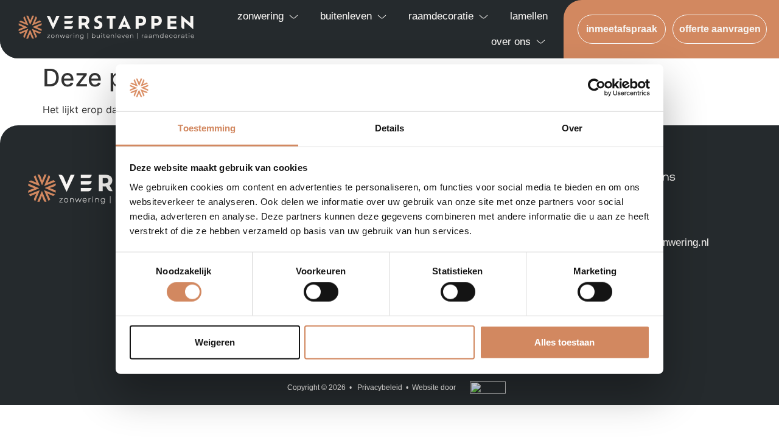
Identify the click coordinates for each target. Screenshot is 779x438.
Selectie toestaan (390, 341)
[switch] (321, 292)
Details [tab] (390, 128)
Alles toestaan (564, 341)
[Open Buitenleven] (382, 16)
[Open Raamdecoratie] (484, 16)
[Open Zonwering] (294, 16)
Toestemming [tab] (207, 128)
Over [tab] (572, 128)
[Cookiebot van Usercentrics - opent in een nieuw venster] (596, 87)
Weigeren (215, 341)
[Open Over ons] (541, 42)
